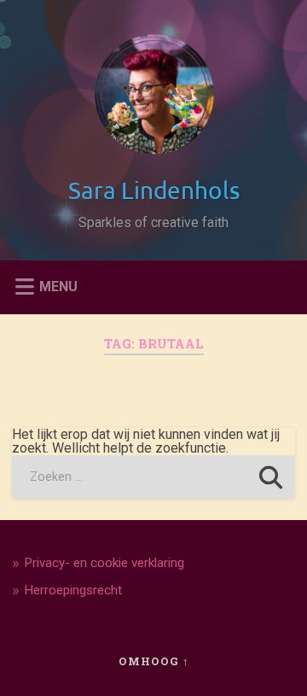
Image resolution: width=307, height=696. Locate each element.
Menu (58, 286)
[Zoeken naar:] (153, 477)
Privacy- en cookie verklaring (104, 562)
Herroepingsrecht (73, 590)
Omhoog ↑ (154, 661)
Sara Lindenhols (154, 190)
